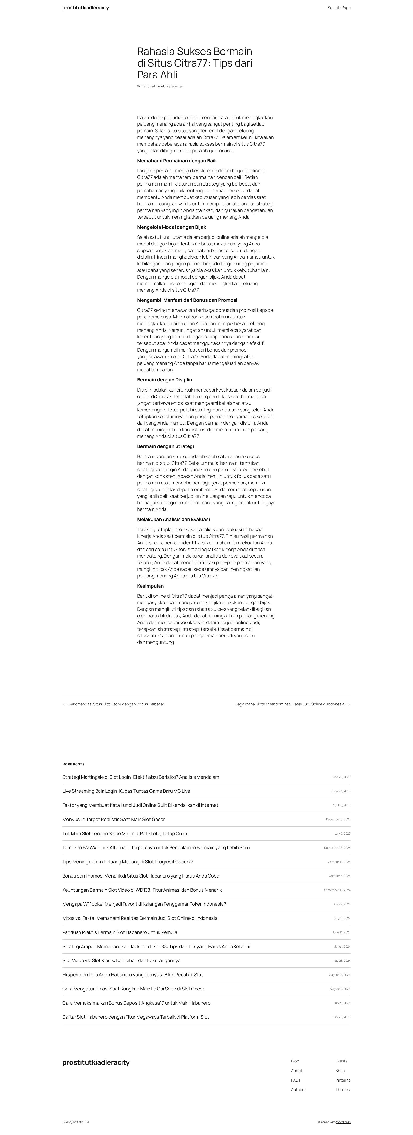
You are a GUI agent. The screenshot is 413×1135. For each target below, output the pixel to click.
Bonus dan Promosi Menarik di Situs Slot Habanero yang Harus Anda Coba (140, 876)
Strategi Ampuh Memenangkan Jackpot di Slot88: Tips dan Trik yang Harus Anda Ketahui (156, 946)
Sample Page (339, 7)
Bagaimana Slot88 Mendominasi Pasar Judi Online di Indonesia (289, 704)
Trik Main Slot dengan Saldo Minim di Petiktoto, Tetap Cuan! (125, 833)
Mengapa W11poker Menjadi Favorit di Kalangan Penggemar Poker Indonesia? (144, 904)
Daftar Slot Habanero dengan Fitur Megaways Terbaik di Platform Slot (135, 1017)
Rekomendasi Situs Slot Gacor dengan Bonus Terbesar (116, 704)
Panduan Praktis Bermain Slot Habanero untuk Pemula (119, 932)
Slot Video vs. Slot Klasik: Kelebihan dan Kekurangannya (121, 960)
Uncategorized (173, 86)
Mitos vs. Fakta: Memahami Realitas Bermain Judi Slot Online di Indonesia (139, 918)
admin (155, 86)
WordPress (343, 1122)
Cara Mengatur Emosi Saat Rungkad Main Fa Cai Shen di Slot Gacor (133, 989)
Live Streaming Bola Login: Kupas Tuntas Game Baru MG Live (126, 791)
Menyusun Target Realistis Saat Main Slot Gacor (113, 819)
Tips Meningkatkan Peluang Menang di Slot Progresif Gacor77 (127, 861)
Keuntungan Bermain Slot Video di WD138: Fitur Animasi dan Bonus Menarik (142, 890)
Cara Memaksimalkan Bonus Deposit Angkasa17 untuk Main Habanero (136, 1003)
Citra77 (257, 144)
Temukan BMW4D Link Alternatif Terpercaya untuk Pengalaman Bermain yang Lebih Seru (156, 847)
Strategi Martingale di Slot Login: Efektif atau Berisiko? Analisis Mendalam (140, 777)
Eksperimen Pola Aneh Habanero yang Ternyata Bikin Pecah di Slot (132, 974)
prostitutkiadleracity (85, 7)
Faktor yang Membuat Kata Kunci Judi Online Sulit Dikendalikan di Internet (140, 805)
